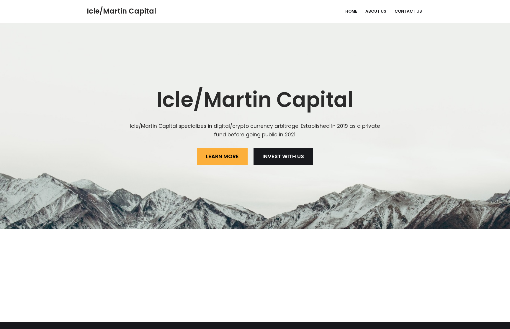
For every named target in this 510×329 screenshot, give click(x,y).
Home (351, 11)
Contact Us (408, 11)
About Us (375, 11)
